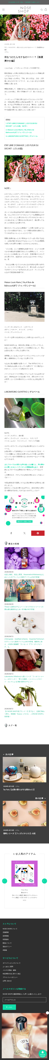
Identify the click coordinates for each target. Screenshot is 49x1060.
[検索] (42, 10)
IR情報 (5, 950)
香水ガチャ (24, 893)
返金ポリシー (7, 946)
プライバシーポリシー (10, 977)
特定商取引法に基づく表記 (12, 974)
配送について (7, 943)
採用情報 (6, 936)
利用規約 (6, 939)
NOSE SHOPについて (10, 929)
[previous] (4, 881)
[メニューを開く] (3, 9)
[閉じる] (47, 1012)
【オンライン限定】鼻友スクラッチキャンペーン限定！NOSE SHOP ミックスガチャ (24, 896)
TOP (5, 47)
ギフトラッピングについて (12, 963)
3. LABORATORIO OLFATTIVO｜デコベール (22, 136)
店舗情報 (6, 932)
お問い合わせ (7, 981)
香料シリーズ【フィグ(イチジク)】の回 (19, 833)
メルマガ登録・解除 (9, 970)
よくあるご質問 (8, 966)
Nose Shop (24, 890)
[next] (44, 881)
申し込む (9, 1007)
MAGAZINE (11, 47)
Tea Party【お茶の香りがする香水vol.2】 (19, 789)
